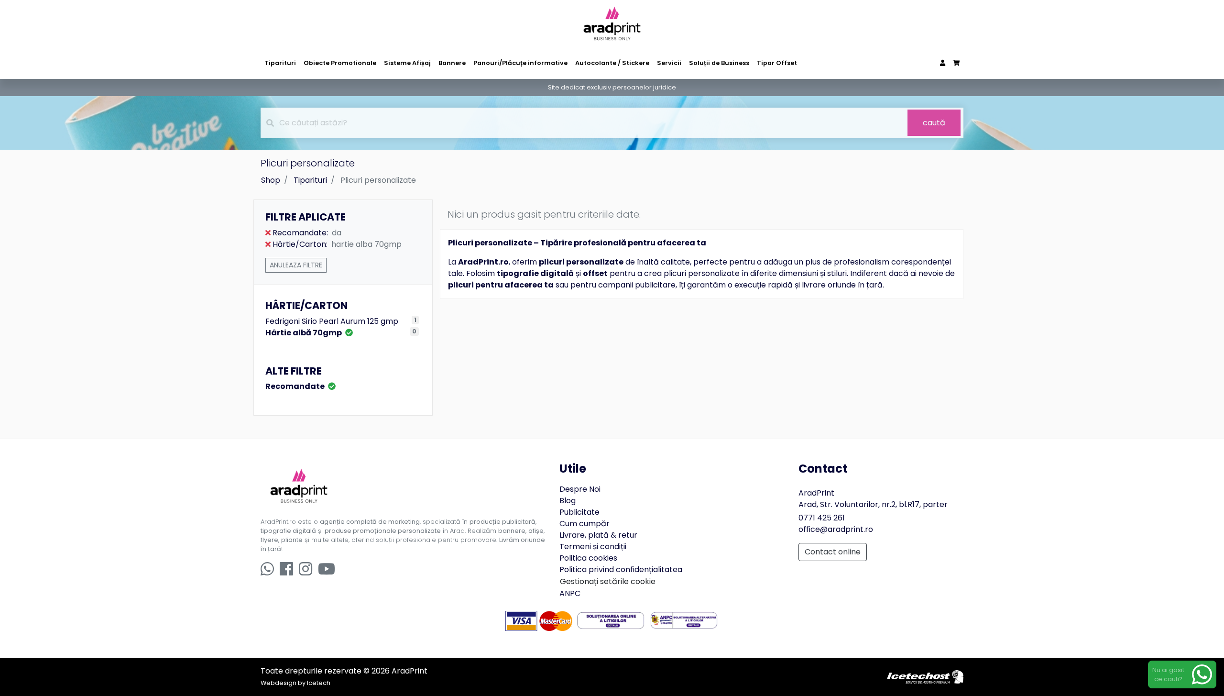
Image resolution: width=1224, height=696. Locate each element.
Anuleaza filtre (296, 265)
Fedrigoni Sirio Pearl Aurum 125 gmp (331, 321)
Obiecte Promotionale (340, 63)
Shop (270, 180)
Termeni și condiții (592, 546)
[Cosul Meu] (956, 63)
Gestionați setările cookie (608, 581)
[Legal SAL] (684, 620)
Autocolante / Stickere (612, 63)
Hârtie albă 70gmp (304, 332)
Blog (567, 500)
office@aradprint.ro (835, 529)
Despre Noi (580, 489)
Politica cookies (588, 557)
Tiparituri (280, 63)
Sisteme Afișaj (407, 63)
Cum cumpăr (584, 523)
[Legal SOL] (610, 620)
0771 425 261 (821, 517)
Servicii (669, 63)
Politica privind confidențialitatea (620, 569)
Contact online (833, 551)
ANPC (569, 593)
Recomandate (295, 386)
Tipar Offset (777, 63)
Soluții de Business (719, 63)
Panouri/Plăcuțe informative (520, 63)
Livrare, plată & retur (598, 535)
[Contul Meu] (942, 63)
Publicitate (579, 512)
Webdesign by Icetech (295, 683)
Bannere (452, 63)
